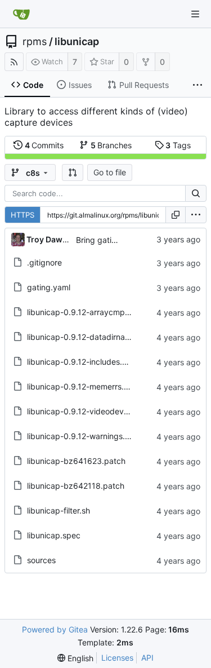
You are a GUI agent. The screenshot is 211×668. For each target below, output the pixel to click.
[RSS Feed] (14, 61)
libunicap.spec (53, 535)
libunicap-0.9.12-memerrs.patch (86, 386)
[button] (72, 172)
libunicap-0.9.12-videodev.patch (87, 411)
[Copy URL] (175, 214)
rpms (35, 41)
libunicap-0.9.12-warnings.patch (86, 436)
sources (41, 560)
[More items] (197, 85)
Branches (111, 145)
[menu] (195, 214)
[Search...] (195, 193)
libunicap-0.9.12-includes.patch (85, 361)
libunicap (77, 41)
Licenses (117, 657)
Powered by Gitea (55, 629)
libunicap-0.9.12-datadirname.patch (93, 337)
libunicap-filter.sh (58, 510)
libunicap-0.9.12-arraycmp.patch (88, 312)
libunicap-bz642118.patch (75, 485)
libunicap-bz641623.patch (76, 461)
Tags (178, 145)
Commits (44, 145)
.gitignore (44, 262)
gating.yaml (48, 287)
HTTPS (22, 214)
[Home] (21, 14)
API (147, 657)
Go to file (109, 172)
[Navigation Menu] (195, 14)
